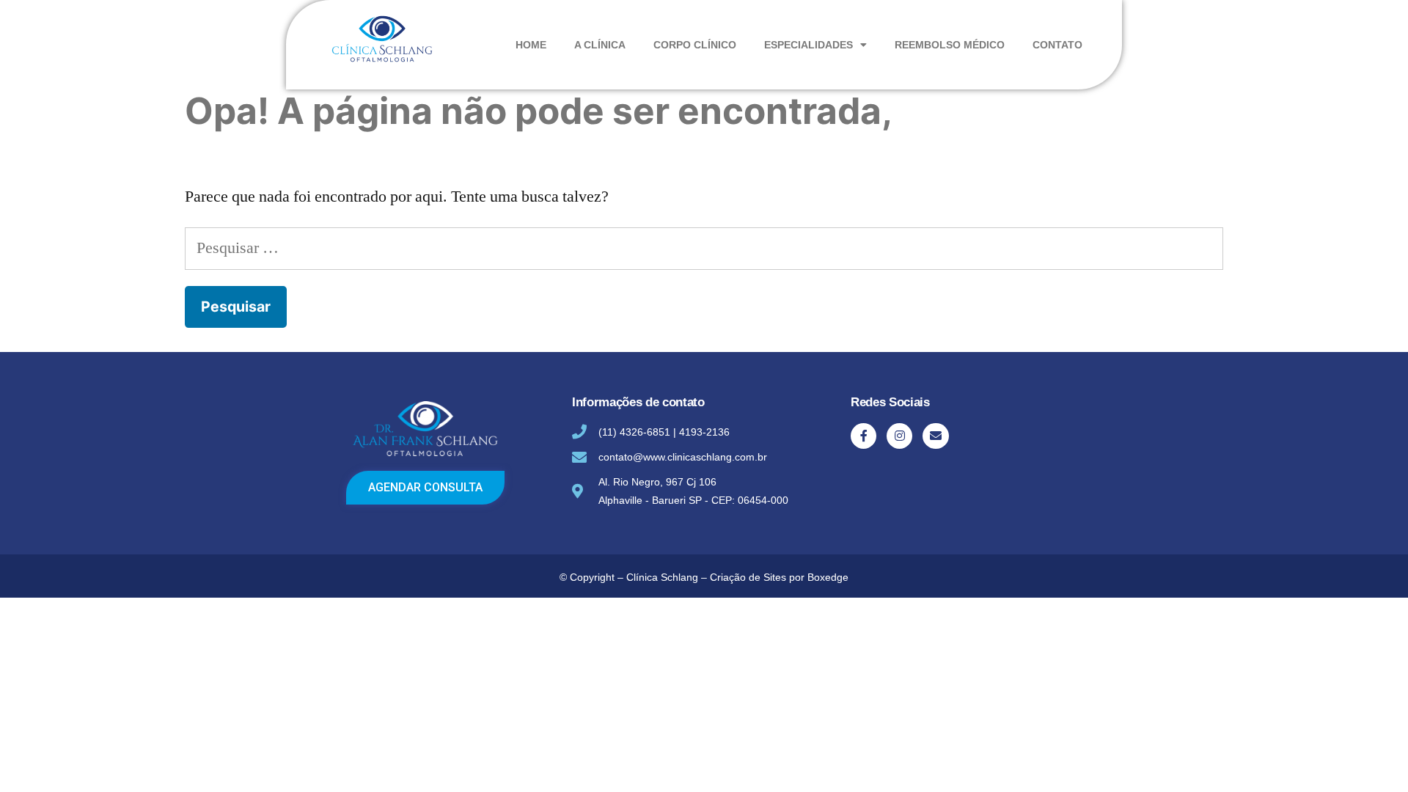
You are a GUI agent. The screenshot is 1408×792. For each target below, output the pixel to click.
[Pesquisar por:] (704, 248)
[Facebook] (863, 436)
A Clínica (600, 45)
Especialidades (808, 45)
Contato (1057, 45)
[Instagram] (899, 436)
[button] (425, 488)
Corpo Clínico (694, 45)
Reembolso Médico (950, 45)
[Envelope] (935, 436)
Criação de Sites (748, 577)
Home (531, 45)
